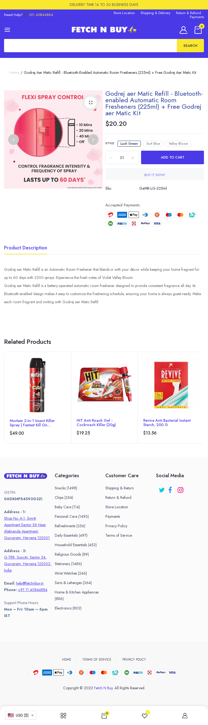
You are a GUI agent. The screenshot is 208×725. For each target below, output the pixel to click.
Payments (197, 16)
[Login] (184, 30)
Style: (110, 143)
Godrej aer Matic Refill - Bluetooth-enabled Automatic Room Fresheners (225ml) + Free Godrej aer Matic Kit (154, 103)
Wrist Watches (71, 573)
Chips (64, 497)
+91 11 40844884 (32, 589)
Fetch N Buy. (103, 688)
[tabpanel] (37, 397)
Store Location (124, 12)
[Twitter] (162, 488)
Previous (13, 139)
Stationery (68, 563)
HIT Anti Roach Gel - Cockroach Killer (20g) (96, 422)
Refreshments (70, 526)
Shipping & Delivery (155, 12)
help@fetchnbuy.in (30, 583)
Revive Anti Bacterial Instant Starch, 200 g (167, 422)
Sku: (108, 188)
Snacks (66, 488)
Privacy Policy (116, 526)
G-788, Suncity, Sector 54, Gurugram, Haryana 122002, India (27, 564)
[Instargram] (181, 488)
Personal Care (72, 516)
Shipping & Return (119, 488)
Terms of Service (118, 535)
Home (14, 72)
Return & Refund (188, 12)
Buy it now (154, 174)
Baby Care (67, 507)
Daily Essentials (71, 535)
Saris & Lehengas (73, 582)
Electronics (68, 608)
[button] (20, 715)
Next (93, 139)
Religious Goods (72, 554)
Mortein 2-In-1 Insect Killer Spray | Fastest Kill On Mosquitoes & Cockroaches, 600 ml (34, 422)
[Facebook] (171, 488)
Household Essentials (76, 545)
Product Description (25, 248)
